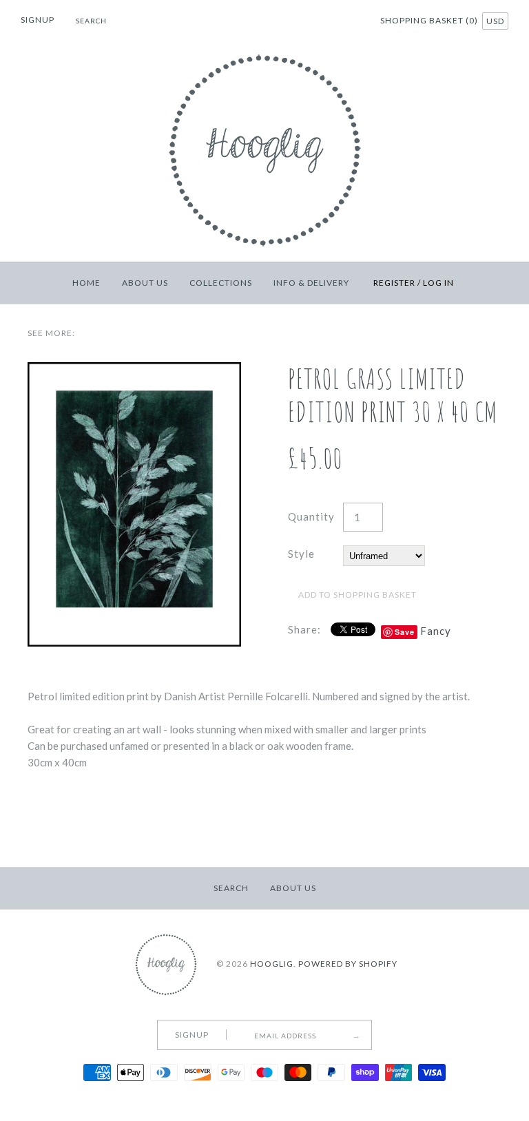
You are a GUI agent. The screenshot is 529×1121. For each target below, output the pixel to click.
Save (405, 632)
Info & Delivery (311, 282)
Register (394, 282)
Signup (37, 19)
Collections (220, 282)
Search (231, 888)
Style (301, 553)
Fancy (435, 631)
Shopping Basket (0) (430, 20)
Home (86, 282)
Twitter (315, 22)
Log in (438, 282)
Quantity (311, 516)
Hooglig (271, 963)
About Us (145, 282)
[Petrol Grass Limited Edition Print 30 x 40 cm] (134, 370)
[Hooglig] (265, 51)
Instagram (349, 22)
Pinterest (332, 22)
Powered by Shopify (347, 963)
